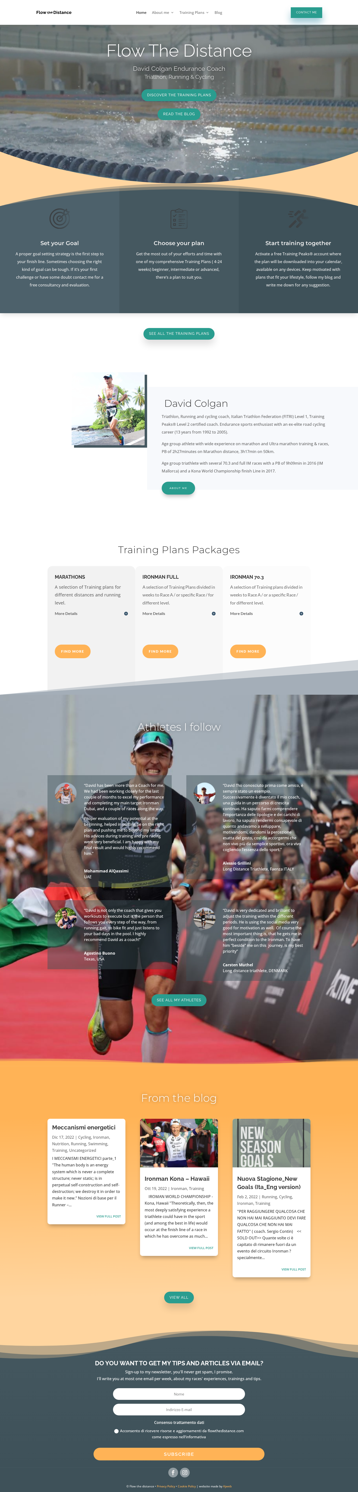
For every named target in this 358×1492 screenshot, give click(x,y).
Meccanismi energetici (83, 1127)
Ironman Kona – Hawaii (177, 1178)
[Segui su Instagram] (185, 1472)
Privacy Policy (166, 1486)
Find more (72, 651)
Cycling (84, 1137)
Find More (160, 651)
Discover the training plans (179, 95)
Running (78, 1143)
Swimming (97, 1143)
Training (59, 1150)
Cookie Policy (187, 1486)
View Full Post (108, 1216)
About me (160, 13)
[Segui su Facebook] (173, 1472)
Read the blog (179, 114)
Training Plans (191, 13)
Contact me (306, 12)
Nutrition (60, 1143)
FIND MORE (248, 651)
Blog (218, 13)
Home (141, 13)
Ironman (101, 1137)
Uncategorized (82, 1150)
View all (179, 1297)
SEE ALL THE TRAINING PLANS (179, 333)
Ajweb (227, 1486)
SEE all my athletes (179, 1000)
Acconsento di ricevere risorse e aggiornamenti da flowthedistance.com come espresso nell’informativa (182, 1433)
